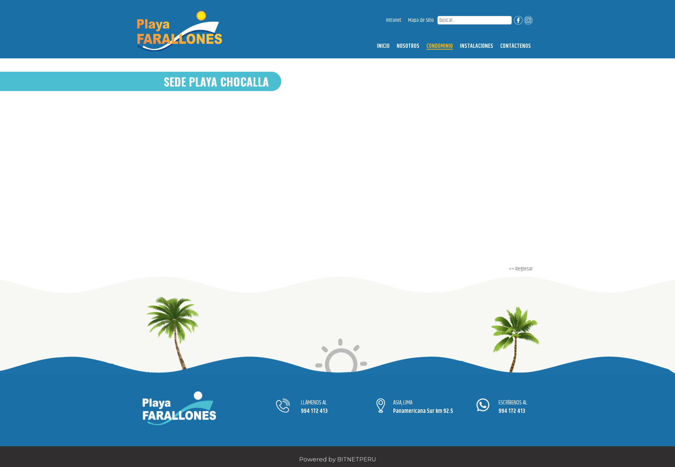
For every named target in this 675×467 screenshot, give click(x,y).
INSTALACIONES (476, 46)
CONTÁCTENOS (515, 46)
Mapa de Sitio (421, 20)
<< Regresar (521, 268)
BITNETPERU (356, 459)
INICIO (383, 46)
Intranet (393, 20)
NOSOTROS (408, 46)
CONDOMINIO (439, 47)
